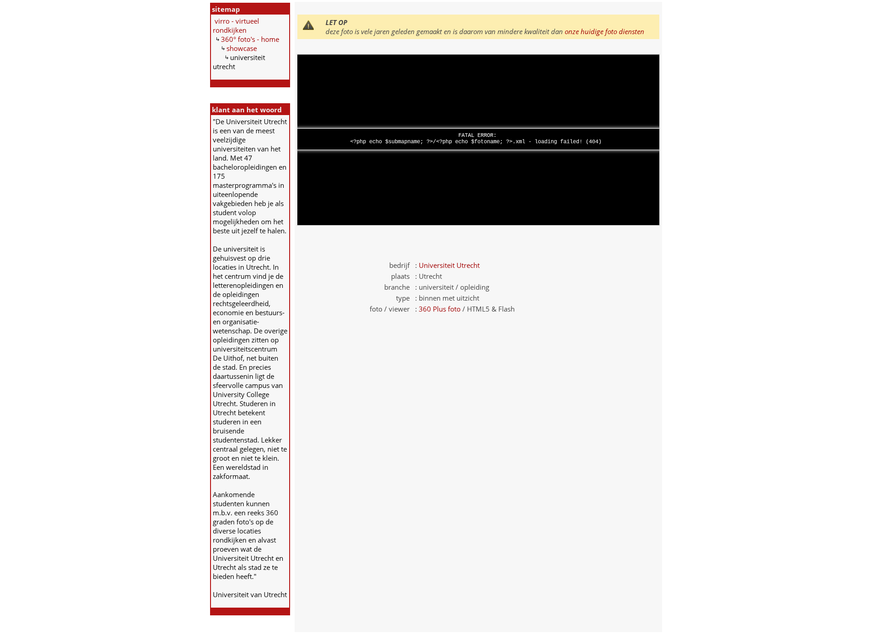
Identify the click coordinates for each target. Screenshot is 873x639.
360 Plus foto (440, 308)
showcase (241, 48)
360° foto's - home (250, 39)
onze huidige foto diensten (604, 31)
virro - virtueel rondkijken (236, 25)
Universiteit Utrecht (449, 265)
